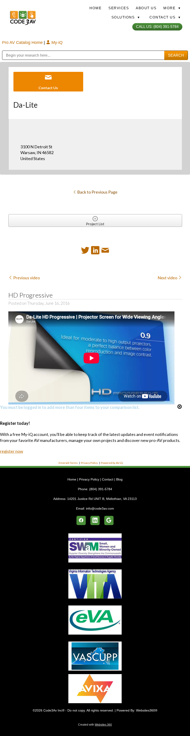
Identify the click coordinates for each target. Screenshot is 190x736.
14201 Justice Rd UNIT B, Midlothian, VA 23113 (102, 499)
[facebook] (81, 520)
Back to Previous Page (96, 192)
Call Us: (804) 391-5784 (157, 27)
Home (95, 8)
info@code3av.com (100, 508)
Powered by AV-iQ (112, 463)
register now (11, 451)
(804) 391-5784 (100, 489)
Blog (119, 479)
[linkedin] (95, 520)
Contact (107, 479)
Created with (95, 724)
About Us (146, 8)
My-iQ (56, 42)
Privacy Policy (89, 463)
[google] (109, 520)
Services (118, 8)
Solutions (125, 17)
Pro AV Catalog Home (23, 42)
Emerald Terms (68, 463)
